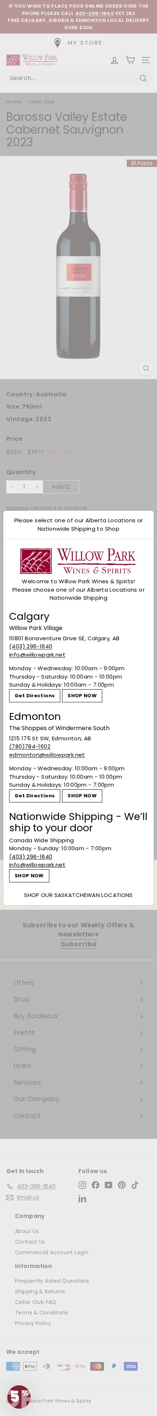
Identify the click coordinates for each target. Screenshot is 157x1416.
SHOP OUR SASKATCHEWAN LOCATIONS (78, 895)
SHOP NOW (82, 695)
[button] (19, 1397)
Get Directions (35, 695)
